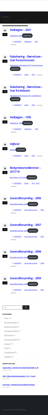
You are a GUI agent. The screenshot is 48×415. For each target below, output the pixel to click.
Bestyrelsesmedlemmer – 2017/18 (25, 169)
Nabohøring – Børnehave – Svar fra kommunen (26, 58)
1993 (36, 129)
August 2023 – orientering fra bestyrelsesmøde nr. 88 (20, 368)
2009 (42, 290)
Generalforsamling (30, 210)
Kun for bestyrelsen (11, 340)
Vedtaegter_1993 (16, 123)
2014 (33, 105)
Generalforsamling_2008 (18, 257)
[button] (19, 6)
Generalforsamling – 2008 (25, 251)
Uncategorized (9, 352)
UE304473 (17, 41)
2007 (42, 236)
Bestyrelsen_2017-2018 (18, 177)
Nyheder (7, 344)
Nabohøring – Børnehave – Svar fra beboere (26, 88)
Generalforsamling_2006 (18, 204)
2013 (33, 74)
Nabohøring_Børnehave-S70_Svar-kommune (26, 65)
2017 (33, 183)
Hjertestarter (8, 335)
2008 (42, 263)
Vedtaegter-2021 (16, 36)
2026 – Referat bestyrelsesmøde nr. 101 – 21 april (18, 376)
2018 (37, 183)
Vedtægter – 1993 (20, 117)
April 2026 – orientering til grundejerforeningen (18, 385)
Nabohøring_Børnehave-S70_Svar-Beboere (25, 96)
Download (27, 36)
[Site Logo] (8, 6)
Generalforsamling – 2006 (25, 198)
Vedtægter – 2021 (20, 30)
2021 (36, 41)
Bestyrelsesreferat (10, 327)
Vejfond (14, 144)
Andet (26, 74)
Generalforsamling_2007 (18, 231)
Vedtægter (28, 41)
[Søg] (26, 307)
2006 (42, 210)
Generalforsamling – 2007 (25, 225)
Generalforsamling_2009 (18, 284)
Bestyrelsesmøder (10, 322)
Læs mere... (13, 44)
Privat (6, 348)
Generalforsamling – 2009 (25, 278)
